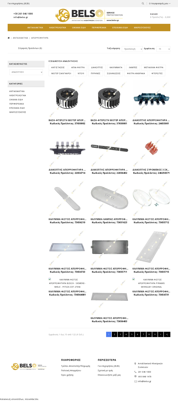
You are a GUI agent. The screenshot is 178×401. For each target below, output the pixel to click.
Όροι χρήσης (67, 375)
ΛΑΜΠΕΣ (133, 67)
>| (167, 334)
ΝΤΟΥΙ (81, 73)
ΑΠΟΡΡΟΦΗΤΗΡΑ (39, 38)
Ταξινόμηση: (113, 48)
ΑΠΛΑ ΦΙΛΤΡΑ (78, 67)
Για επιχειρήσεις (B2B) (18, 3)
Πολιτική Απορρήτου (71, 370)
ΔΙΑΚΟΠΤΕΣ (97, 67)
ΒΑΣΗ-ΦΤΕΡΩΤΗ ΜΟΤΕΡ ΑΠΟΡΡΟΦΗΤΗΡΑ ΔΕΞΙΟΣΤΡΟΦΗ (124, 120)
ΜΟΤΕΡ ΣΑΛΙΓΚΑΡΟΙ (61, 73)
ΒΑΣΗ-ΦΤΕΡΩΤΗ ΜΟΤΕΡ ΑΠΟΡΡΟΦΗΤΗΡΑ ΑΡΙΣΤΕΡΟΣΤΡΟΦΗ (84, 120)
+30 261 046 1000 (23, 13)
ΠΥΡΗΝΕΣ (95, 73)
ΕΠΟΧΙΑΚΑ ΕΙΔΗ (120, 27)
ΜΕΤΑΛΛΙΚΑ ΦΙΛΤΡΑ (153, 67)
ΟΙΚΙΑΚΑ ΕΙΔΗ (79, 27)
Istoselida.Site (31, 399)
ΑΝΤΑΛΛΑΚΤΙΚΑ (35, 27)
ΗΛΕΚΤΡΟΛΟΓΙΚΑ (57, 27)
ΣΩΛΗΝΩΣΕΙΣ (113, 73)
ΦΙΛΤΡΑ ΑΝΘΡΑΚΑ (136, 73)
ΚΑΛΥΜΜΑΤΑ (116, 67)
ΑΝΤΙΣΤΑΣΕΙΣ (58, 67)
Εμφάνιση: (149, 48)
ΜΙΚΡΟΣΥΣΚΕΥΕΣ (142, 27)
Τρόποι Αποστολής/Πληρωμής (75, 366)
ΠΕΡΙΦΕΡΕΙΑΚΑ (99, 27)
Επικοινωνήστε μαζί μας (109, 375)
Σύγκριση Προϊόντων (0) (30, 48)
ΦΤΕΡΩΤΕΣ (157, 73)
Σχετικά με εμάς (105, 370)
